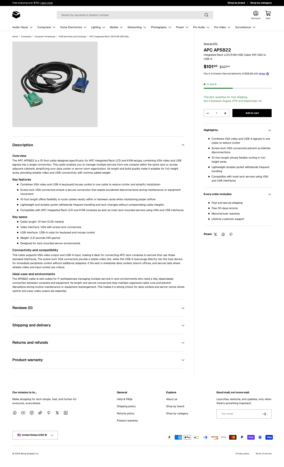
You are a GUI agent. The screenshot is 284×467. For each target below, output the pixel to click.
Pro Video (220, 27)
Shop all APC (211, 43)
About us (171, 399)
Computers (44, 27)
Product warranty (127, 420)
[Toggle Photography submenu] (170, 27)
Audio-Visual (20, 27)
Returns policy (126, 413)
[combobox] (135, 15)
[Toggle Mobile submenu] (121, 27)
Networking (135, 27)
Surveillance (243, 27)
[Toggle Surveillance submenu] (254, 27)
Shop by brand (236, 2)
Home (15, 36)
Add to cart (252, 113)
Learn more (46, 2)
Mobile (114, 27)
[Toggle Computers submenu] (54, 27)
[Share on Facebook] (223, 234)
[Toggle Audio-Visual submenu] (31, 27)
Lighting (96, 27)
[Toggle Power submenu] (187, 27)
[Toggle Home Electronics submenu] (85, 27)
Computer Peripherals (45, 36)
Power (180, 27)
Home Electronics (71, 27)
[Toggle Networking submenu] (144, 27)
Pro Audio (199, 27)
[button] (268, 15)
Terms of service (264, 453)
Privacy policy (242, 453)
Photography (159, 27)
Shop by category (261, 2)
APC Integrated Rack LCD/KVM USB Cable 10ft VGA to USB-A (109, 36)
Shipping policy (126, 406)
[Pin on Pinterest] (231, 234)
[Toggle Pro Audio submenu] (208, 27)
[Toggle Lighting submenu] (103, 27)
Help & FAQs (124, 399)
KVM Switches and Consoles (72, 36)
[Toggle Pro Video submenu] (229, 27)
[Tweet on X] (215, 234)
